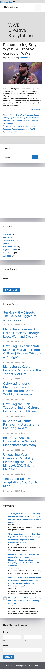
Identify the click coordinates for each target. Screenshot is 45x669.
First (4, 640)
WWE (32, 129)
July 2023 (7, 256)
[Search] (35, 157)
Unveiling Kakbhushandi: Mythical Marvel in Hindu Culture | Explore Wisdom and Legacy (22, 351)
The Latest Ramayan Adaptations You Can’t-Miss (20, 482)
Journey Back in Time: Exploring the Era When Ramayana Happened (24, 539)
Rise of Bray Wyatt (23, 118)
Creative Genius (22, 126)
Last (25, 640)
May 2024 (7, 234)
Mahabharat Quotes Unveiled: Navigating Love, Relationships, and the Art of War (24, 563)
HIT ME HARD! (11, 290)
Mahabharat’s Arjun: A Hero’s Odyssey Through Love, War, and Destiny (21, 332)
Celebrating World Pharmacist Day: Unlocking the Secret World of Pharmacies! (19, 389)
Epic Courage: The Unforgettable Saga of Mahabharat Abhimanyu (20, 441)
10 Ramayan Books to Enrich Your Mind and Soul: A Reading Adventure (25, 601)
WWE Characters (18, 121)
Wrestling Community (21, 129)
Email (6, 278)
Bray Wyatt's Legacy (24, 115)
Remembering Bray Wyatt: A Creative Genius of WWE (20, 49)
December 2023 (9, 244)
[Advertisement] (22, 192)
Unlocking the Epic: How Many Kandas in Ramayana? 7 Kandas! (24, 519)
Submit (8, 657)
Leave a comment (13, 132)
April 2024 (7, 237)
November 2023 (9, 247)
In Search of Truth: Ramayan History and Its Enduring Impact (21, 424)
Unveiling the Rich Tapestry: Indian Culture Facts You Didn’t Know (21, 407)
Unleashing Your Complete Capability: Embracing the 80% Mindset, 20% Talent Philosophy (18, 462)
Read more (35, 109)
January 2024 (9, 240)
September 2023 (10, 250)
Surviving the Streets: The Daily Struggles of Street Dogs (19, 316)
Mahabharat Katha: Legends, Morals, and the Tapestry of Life (22, 370)
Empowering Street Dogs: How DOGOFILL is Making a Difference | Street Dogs (23, 583)
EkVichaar (11, 7)
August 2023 (8, 253)
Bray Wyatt (10, 115)
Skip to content (6, 2)
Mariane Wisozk (15, 598)
